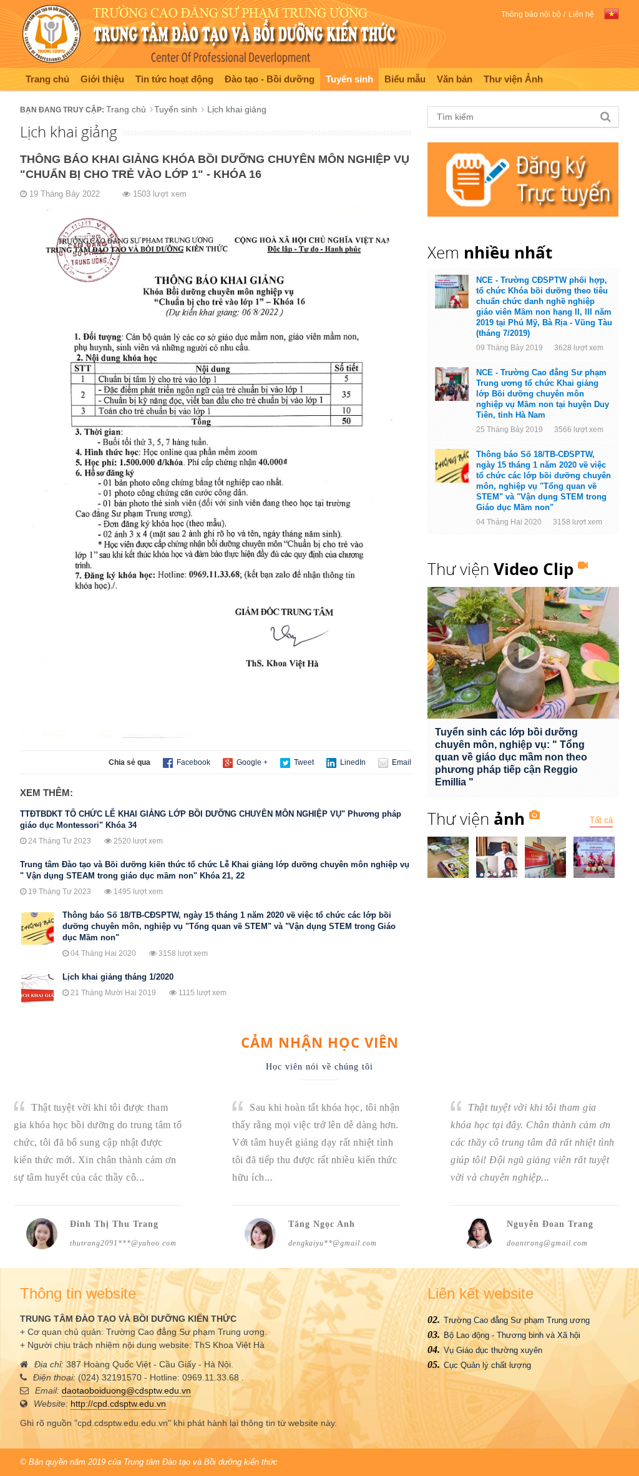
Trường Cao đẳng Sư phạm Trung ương (517, 1320)
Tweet (303, 762)
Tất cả (601, 820)
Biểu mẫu (405, 79)
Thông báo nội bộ (531, 14)
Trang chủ (47, 79)
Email (400, 762)
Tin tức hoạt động (174, 79)
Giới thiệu (102, 79)
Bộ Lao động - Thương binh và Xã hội (512, 1335)
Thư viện (500, 569)
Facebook (192, 762)
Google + (251, 762)
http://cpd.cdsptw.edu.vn (118, 1404)
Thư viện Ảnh (513, 79)
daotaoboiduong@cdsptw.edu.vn (126, 1390)
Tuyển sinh (349, 79)
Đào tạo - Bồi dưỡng (270, 79)
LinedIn (352, 762)
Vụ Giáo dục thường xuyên (493, 1350)
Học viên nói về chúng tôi (319, 1066)
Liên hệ (581, 14)
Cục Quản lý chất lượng (487, 1365)
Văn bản (454, 79)
